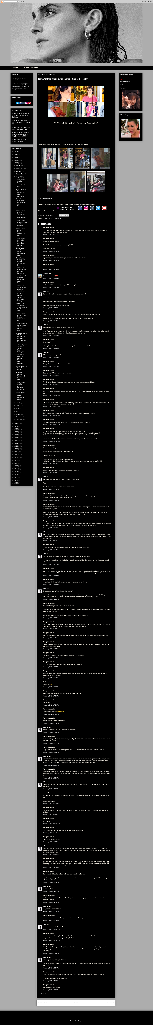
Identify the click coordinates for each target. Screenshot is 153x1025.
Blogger (80, 1021)
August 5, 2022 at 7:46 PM (51, 732)
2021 (16, 423)
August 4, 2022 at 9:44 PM (51, 375)
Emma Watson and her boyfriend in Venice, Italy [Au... (20, 182)
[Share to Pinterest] (68, 215)
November (20, 168)
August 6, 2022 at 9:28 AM (51, 803)
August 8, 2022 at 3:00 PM (51, 867)
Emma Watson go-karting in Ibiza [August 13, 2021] (21, 128)
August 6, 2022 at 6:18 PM (51, 814)
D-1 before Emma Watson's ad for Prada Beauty (20, 297)
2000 (16, 483)
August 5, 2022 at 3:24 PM (51, 528)
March (18, 414)
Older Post (110, 1003)
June (18, 405)
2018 (16, 432)
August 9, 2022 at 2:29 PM (51, 968)
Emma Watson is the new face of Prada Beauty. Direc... (21, 326)
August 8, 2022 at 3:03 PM (51, 882)
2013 (16, 446)
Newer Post (42, 1003)
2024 (16, 157)
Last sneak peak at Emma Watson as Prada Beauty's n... (21, 348)
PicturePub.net (48, 198)
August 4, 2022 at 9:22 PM (51, 335)
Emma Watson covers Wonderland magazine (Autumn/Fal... (21, 214)
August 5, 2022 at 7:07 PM (51, 667)
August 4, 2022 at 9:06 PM (51, 251)
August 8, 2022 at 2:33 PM (51, 854)
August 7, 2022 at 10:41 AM (51, 824)
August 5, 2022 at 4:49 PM (51, 618)
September (20, 174)
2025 (16, 154)
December (20, 165)
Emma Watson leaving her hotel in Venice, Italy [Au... (20, 261)
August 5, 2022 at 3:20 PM (51, 517)
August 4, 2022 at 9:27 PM (51, 366)
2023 (16, 160)
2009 (16, 457)
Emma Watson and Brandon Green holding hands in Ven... (21, 307)
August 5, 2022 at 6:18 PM (51, 649)
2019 (16, 429)
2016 (16, 437)
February (19, 417)
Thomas (45, 273)
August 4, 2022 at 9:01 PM (51, 234)
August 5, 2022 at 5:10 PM (51, 629)
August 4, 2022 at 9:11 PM (51, 287)
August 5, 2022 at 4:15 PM (51, 575)
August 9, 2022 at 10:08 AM (51, 929)
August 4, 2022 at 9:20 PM (51, 321)
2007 (16, 463)
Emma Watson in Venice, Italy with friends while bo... (21, 223)
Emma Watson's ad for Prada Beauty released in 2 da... (21, 317)
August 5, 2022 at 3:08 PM (51, 489)
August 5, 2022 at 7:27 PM (51, 678)
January (19, 420)
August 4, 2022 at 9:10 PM (51, 278)
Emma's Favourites (30, 68)
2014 (16, 443)
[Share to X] (64, 215)
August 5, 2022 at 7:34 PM (51, 714)
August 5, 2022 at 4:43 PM (51, 599)
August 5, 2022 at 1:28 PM (51, 463)
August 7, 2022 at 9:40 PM (51, 842)
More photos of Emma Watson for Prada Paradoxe (21, 192)
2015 (16, 440)
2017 (16, 435)
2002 (16, 477)
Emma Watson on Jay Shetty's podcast (19, 140)
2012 (16, 449)
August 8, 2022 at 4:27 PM (51, 891)
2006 (16, 466)
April (18, 411)
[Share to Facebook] (66, 215)
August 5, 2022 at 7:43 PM (51, 723)
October (19, 171)
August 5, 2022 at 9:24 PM (51, 752)
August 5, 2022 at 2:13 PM (51, 473)
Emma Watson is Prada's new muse (21, 367)
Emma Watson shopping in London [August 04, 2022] (20, 395)
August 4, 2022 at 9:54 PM (51, 384)
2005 (16, 469)
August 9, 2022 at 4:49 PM (51, 981)
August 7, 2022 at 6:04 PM (51, 833)
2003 (16, 474)
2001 (16, 480)
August (18, 177)
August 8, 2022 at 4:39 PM (51, 902)
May (17, 408)
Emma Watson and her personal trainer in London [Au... (21, 385)
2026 (16, 151)
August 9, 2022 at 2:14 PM (51, 953)
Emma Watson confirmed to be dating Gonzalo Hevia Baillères (21, 115)
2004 (16, 471)
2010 (16, 454)
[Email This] (60, 215)
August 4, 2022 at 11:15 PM (51, 425)
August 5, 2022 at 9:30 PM (51, 765)
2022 (16, 163)
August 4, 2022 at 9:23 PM (51, 348)
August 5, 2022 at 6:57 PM (51, 658)
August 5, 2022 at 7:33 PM (51, 696)
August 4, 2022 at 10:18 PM (51, 406)
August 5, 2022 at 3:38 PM (51, 550)
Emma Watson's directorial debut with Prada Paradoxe (21, 279)
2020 (16, 426)
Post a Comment (46, 994)
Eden (44, 291)
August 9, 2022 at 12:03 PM (51, 940)
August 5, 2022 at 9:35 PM (51, 789)
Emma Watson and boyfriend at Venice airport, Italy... (21, 288)
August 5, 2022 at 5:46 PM (51, 638)
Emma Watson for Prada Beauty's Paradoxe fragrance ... (20, 241)
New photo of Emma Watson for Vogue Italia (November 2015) (21, 122)
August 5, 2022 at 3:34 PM (51, 540)
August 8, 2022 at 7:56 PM (51, 920)
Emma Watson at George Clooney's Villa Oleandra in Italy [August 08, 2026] (21, 134)
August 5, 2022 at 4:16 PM (51, 584)
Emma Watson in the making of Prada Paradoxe (21, 270)
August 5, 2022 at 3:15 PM (51, 500)
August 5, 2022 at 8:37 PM (51, 743)
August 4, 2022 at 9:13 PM (51, 308)
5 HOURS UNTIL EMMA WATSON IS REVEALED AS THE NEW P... (21, 337)
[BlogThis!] (62, 215)
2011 (16, 452)
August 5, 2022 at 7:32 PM (51, 687)
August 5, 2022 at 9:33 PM (51, 778)
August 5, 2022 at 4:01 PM (51, 564)
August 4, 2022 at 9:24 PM (51, 357)
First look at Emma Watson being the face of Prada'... (21, 376)
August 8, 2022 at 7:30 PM (51, 911)
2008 (16, 460)
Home (15, 68)
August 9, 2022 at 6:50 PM (51, 990)
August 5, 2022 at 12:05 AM (51, 441)
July (17, 403)
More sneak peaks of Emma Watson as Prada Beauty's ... (20, 359)
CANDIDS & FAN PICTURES (52, 218)
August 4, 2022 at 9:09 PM (51, 260)
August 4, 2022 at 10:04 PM (51, 395)
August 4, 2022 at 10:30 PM (51, 415)
